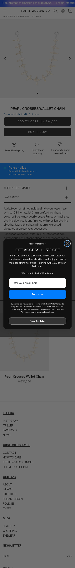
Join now (37, 294)
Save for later (37, 321)
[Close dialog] (67, 243)
